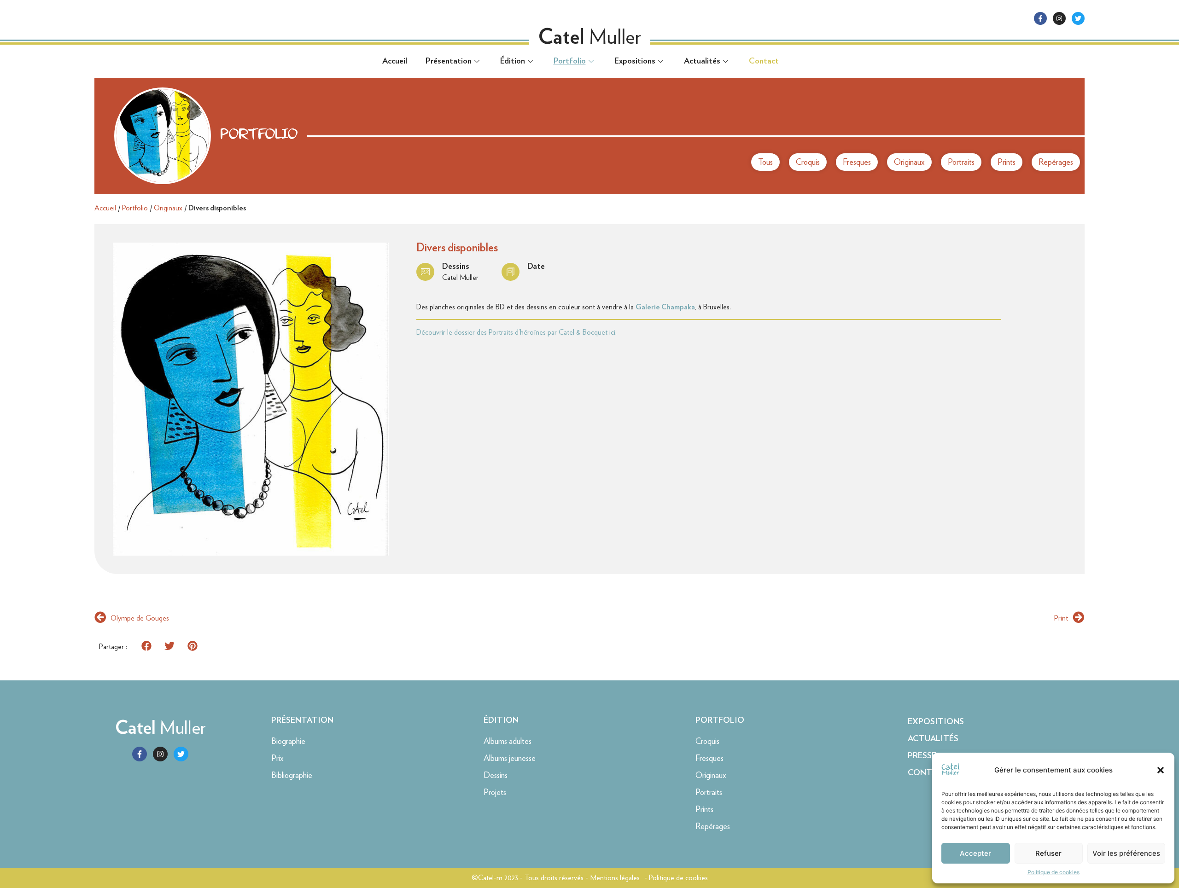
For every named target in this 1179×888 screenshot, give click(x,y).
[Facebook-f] (1040, 18)
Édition (512, 61)
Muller (160, 727)
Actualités (702, 61)
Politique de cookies (1053, 872)
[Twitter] (1078, 18)
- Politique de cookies (676, 877)
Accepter (975, 853)
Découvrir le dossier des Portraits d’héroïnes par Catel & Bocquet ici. (516, 332)
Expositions (634, 61)
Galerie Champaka (665, 307)
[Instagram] (1059, 18)
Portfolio (570, 61)
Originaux (168, 207)
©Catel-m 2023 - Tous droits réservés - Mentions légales (556, 877)
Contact (764, 61)
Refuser (1048, 853)
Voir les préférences (1126, 853)
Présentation (449, 61)
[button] (1160, 770)
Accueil (394, 61)
